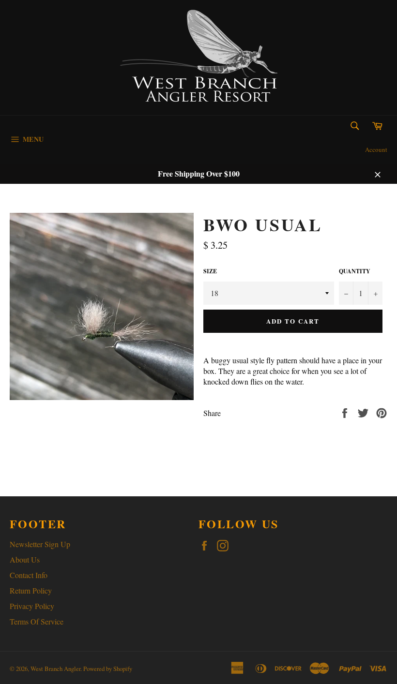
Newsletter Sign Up (40, 544)
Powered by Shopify (107, 668)
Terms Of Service (36, 621)
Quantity (354, 271)
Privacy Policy (32, 606)
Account (376, 149)
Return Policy (31, 590)
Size (210, 271)
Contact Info (28, 575)
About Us (25, 559)
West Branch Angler (55, 668)
